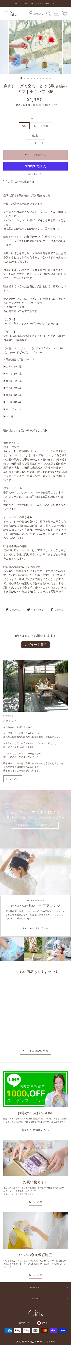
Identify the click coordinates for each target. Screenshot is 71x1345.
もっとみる (13, 778)
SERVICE (35, 1299)
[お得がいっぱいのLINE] (35, 1089)
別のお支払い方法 (35, 174)
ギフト (35, 118)
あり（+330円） (41, 125)
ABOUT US (35, 1288)
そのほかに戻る (38, 1050)
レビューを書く (35, 645)
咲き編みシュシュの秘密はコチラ (35, 825)
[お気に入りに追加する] (24, 983)
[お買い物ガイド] (35, 1158)
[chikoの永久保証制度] (35, 1230)
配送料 (26, 105)
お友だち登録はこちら (35, 1129)
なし (24, 125)
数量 (35, 135)
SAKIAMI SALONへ (35, 928)
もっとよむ (35, 1201)
